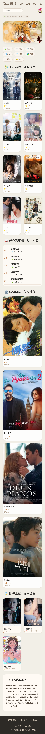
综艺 (34, 4)
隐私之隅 (17, 726)
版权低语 (34, 720)
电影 (21, 4)
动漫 (40, 4)
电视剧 (27, 4)
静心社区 (24, 720)
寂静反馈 (27, 726)
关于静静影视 (12, 720)
